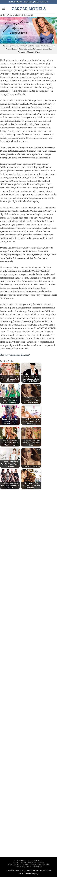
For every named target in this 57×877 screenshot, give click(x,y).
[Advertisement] (28, 524)
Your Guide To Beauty (18, 865)
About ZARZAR (20, 861)
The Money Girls (23, 867)
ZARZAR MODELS (29, 9)
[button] (3, 8)
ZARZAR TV (37, 867)
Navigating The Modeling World (28, 863)
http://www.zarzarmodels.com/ (15, 355)
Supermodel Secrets (39, 865)
